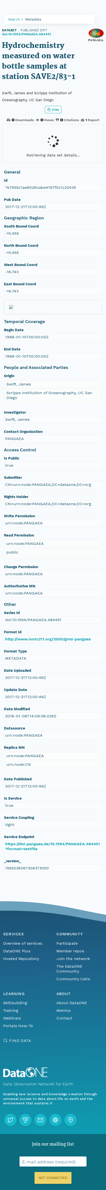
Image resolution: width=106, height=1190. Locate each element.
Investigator (15, 412)
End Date (12, 349)
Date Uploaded (17, 670)
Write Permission (19, 516)
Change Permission (21, 567)
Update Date (15, 690)
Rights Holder (16, 497)
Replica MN (14, 747)
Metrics (63, 1010)
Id (5, 180)
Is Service (13, 798)
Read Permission (19, 535)
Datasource (14, 728)
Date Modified (17, 709)
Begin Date (14, 330)
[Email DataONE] (40, 1120)
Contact (64, 1018)
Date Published (18, 779)
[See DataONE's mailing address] (70, 1120)
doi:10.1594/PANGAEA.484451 (26, 34)
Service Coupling (19, 817)
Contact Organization (23, 431)
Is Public (11, 458)
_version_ (12, 861)
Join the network (73, 958)
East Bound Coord (20, 284)
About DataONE (71, 1002)
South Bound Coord (21, 226)
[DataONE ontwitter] (10, 1120)
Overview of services (22, 943)
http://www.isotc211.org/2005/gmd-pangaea (48, 639)
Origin (9, 376)
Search (14, 19)
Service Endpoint (19, 837)
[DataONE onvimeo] (25, 1120)
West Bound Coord (20, 265)
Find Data (20, 1040)
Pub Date (12, 199)
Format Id (12, 632)
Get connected (53, 1178)
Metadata (33, 19)
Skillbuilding (15, 1002)
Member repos (70, 951)
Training (10, 1010)
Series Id (12, 613)
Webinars (12, 1018)
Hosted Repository (21, 958)
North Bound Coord (21, 245)
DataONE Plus (16, 951)
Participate (67, 943)
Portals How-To (18, 1025)
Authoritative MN (19, 586)
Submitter (13, 477)
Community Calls (73, 979)
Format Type (15, 651)
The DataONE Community (69, 969)
